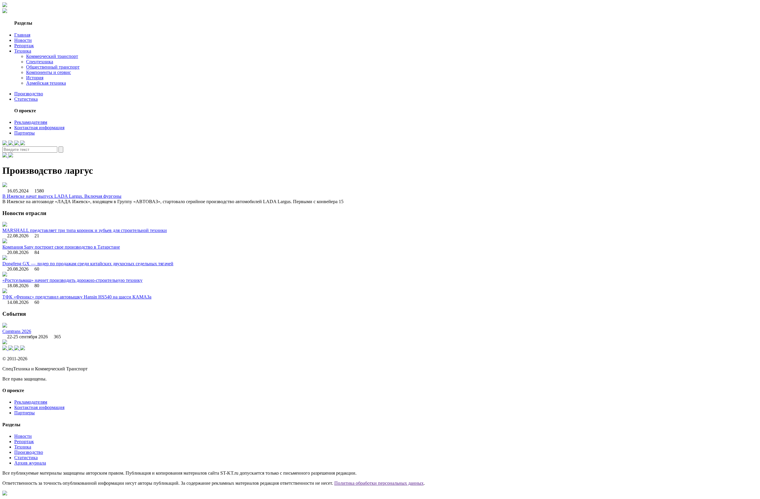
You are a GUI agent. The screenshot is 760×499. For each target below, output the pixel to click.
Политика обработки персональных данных (379, 483)
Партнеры (24, 132)
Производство (28, 93)
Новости (23, 40)
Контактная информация (39, 127)
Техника (22, 50)
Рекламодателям (30, 122)
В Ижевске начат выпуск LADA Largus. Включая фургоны (61, 196)
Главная (22, 34)
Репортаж (24, 45)
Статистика (26, 99)
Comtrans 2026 (16, 331)
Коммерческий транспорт (52, 56)
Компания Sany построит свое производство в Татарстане (61, 247)
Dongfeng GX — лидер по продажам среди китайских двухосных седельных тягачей (87, 263)
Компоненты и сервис (48, 72)
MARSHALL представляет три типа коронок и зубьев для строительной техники (84, 230)
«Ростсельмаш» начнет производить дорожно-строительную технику (72, 280)
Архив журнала (30, 462)
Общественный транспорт (53, 67)
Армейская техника (46, 83)
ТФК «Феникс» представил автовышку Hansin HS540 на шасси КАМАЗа (76, 296)
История (34, 77)
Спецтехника (39, 61)
